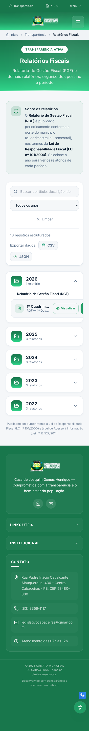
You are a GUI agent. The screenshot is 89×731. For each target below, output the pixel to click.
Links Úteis (21, 525)
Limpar (47, 219)
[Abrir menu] (78, 22)
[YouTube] (51, 504)
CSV (51, 245)
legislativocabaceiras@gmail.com (47, 624)
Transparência (35, 34)
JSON (24, 256)
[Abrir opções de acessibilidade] (80, 707)
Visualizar (68, 308)
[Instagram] (38, 504)
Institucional (25, 543)
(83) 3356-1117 (34, 608)
